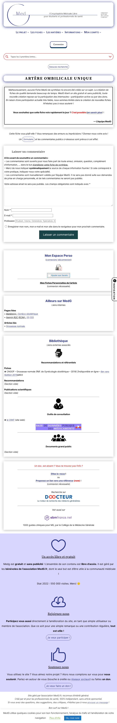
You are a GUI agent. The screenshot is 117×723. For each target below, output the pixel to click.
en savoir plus (94, 112)
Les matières (53, 32)
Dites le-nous (58, 473)
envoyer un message (97, 702)
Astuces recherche (58, 66)
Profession (9, 221)
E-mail (8, 215)
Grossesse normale (15, 326)
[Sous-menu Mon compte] (100, 32)
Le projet (21, 32)
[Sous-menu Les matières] (62, 32)
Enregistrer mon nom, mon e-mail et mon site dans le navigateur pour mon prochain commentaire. (56, 226)
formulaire (28, 139)
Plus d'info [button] (55, 717)
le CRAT (10, 420)
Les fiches (37, 32)
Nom (7, 210)
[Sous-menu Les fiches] (44, 32)
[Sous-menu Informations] (82, 32)
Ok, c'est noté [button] (72, 718)
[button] (58, 45)
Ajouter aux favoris (59, 275)
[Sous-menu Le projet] (28, 32)
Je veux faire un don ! (58, 685)
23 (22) (30, 317)
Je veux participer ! (58, 637)
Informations (72, 32)
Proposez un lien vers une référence (54, 480)
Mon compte (91, 32)
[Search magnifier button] (7, 56)
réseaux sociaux (80, 679)
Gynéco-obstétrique (28, 314)
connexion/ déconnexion (58, 259)
